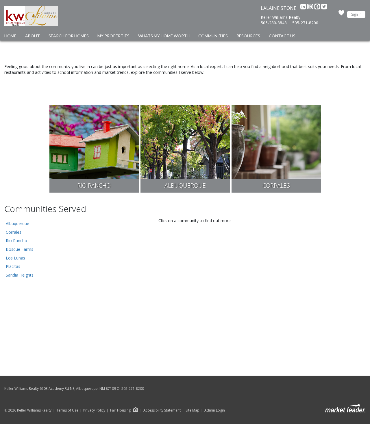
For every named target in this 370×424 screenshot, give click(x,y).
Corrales (13, 232)
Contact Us (282, 35)
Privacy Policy (94, 410)
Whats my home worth (164, 35)
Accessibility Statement (162, 410)
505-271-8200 (305, 22)
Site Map (192, 410)
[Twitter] (324, 8)
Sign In (356, 14)
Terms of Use (67, 410)
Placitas (13, 266)
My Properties (113, 35)
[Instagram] (310, 8)
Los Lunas (15, 258)
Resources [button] (248, 35)
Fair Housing (120, 410)
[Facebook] (317, 8)
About (32, 35)
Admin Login (214, 410)
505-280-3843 (274, 22)
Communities (213, 35)
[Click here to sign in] (341, 14)
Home (10, 35)
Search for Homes (69, 35)
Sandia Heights (20, 275)
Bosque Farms (19, 249)
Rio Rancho (16, 240)
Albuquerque (17, 223)
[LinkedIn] (303, 8)
